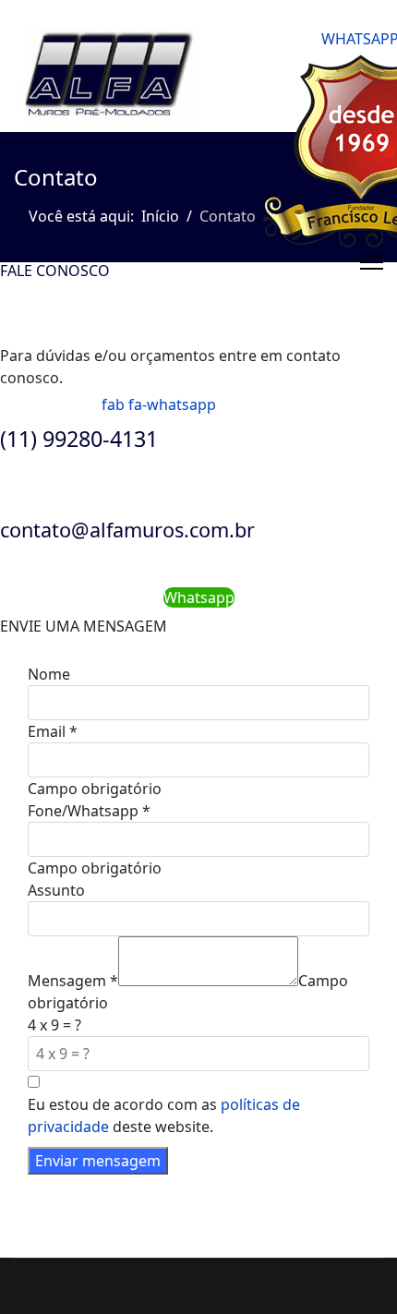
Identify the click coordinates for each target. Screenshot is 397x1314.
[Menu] (371, 262)
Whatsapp (199, 597)
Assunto (56, 890)
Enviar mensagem (98, 1161)
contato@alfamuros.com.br (127, 529)
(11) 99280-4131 (79, 438)
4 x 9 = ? (54, 1025)
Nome (49, 674)
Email (53, 731)
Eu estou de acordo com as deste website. (164, 1115)
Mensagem (73, 980)
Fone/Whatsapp (89, 811)
